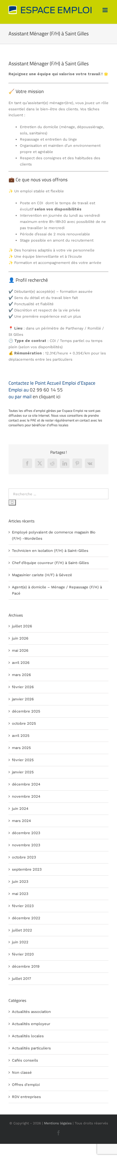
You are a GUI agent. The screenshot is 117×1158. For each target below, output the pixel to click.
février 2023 (23, 906)
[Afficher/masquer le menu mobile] (105, 10)
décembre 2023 (26, 833)
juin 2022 (20, 942)
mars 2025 (21, 748)
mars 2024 (21, 821)
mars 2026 (21, 675)
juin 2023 (20, 881)
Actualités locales (28, 1036)
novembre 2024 (26, 796)
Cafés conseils (25, 1060)
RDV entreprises (26, 1097)
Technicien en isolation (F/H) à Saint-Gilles (50, 550)
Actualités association (31, 1012)
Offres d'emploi (26, 1084)
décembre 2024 (26, 784)
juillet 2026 (22, 626)
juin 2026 (20, 638)
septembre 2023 (27, 869)
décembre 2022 (26, 918)
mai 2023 (20, 894)
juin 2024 (20, 808)
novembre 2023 (26, 845)
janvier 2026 (23, 699)
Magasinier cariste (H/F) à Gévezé (42, 575)
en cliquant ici (46, 396)
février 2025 (23, 760)
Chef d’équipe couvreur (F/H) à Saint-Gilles (50, 563)
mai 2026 (20, 650)
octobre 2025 (24, 723)
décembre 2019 (25, 966)
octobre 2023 (24, 857)
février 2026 (23, 687)
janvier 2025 (23, 772)
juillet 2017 (21, 978)
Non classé (22, 1072)
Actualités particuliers (31, 1048)
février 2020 (23, 954)
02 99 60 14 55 (46, 389)
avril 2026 (21, 662)
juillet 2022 (22, 930)
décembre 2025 (26, 711)
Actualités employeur (31, 1024)
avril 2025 (21, 735)
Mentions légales (58, 1123)
